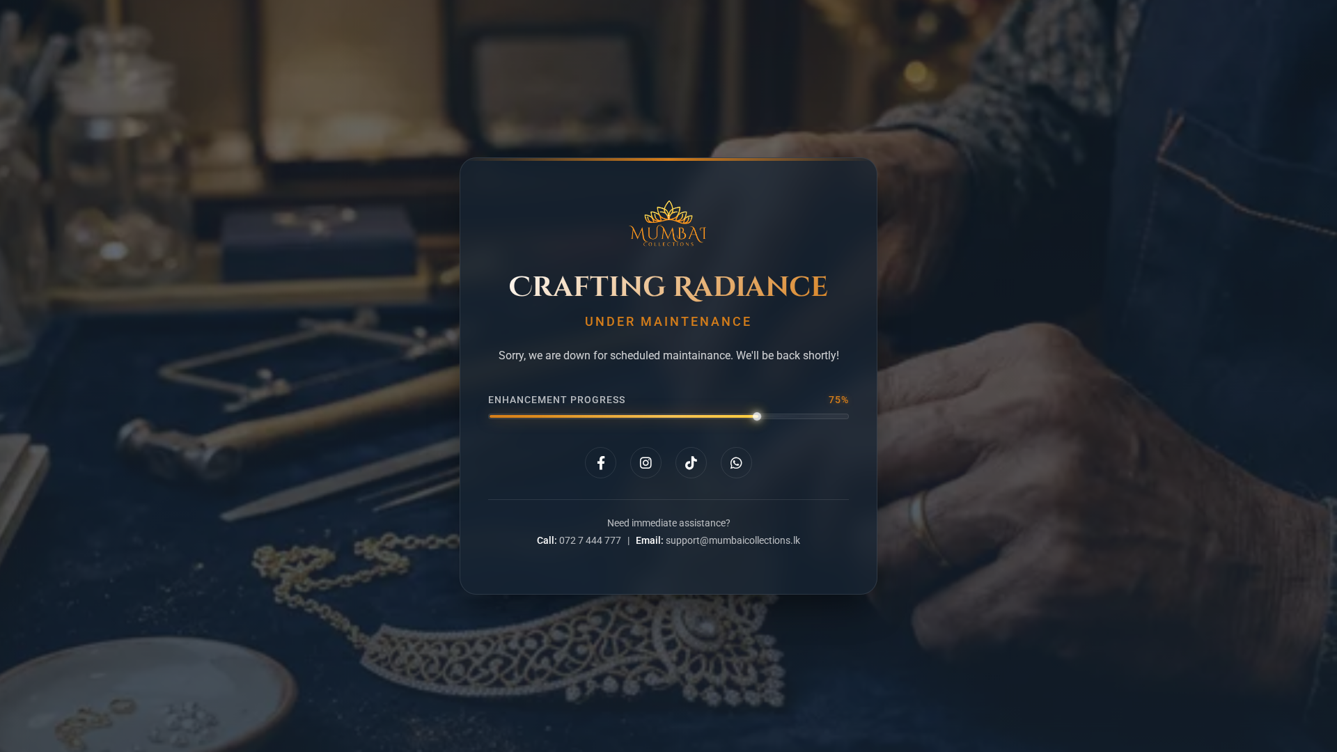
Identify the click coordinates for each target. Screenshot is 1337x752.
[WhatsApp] (736, 462)
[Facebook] (600, 462)
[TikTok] (691, 462)
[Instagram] (646, 462)
